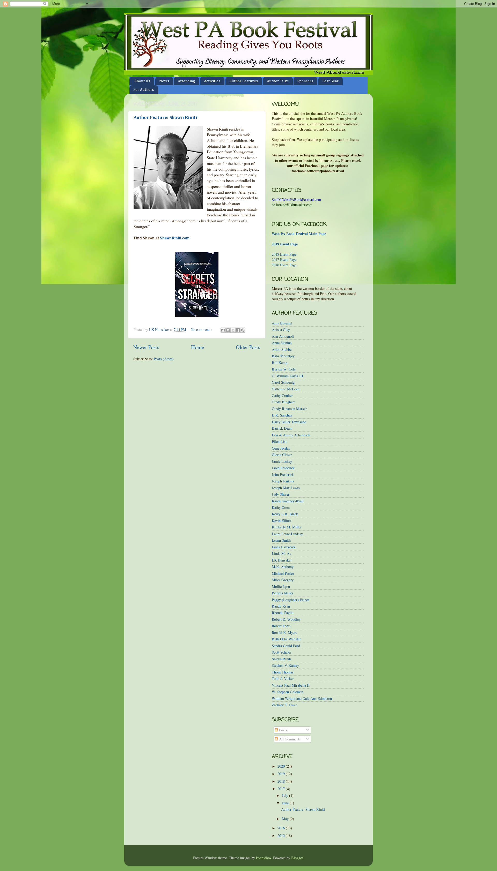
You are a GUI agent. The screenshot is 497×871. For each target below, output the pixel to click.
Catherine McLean (285, 389)
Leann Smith (281, 540)
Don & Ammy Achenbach (291, 435)
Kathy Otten (281, 507)
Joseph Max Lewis (286, 487)
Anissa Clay (281, 329)
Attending (186, 81)
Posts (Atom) (164, 358)
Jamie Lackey (282, 461)
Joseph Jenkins (283, 481)
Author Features (243, 81)
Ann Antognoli (283, 336)
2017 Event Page (284, 259)
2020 (281, 766)
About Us (142, 81)
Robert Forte (281, 625)
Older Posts (248, 347)
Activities (212, 81)
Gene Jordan (281, 448)
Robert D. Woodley (286, 619)
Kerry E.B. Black (285, 513)
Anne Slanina (281, 342)
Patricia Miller (282, 592)
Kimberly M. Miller (287, 527)
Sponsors (305, 81)
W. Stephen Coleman (287, 691)
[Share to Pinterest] (242, 330)
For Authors (143, 90)
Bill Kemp (279, 362)
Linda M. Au (281, 553)
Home (197, 347)
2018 (281, 781)
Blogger (297, 857)
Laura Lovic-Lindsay (287, 533)
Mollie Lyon (281, 586)
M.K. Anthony (283, 566)
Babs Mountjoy (283, 355)
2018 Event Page (284, 254)
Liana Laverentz (283, 546)
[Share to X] (233, 330)
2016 (281, 827)
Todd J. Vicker (283, 678)
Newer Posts (146, 347)
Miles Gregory (283, 579)
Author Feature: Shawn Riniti (165, 117)
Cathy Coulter (282, 395)
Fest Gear (330, 81)
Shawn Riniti (281, 658)
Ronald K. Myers (284, 632)
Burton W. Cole (284, 369)
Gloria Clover (282, 454)
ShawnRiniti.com (174, 238)
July (285, 795)
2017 (281, 788)
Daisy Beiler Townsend (289, 421)
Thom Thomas (283, 672)
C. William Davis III (287, 375)
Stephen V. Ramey (285, 665)
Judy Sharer (280, 494)
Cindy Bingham (283, 401)
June (286, 802)
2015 (281, 835)
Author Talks (278, 81)
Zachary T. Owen (284, 704)
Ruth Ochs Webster (286, 639)
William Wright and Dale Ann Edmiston (302, 698)
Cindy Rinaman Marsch (289, 408)
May (286, 818)
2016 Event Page (284, 264)
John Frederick (283, 474)
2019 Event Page (285, 244)
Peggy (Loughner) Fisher (290, 599)
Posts (282, 730)
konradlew (263, 857)
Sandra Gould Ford (286, 645)
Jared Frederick (283, 467)
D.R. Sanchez (282, 415)
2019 (281, 773)
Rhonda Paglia (282, 612)
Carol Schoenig (283, 382)
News (164, 81)
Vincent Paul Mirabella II (291, 685)
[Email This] (223, 330)
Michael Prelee (283, 573)
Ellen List (279, 441)
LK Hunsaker (282, 560)
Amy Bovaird (282, 323)
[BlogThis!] (228, 330)
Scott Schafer (281, 652)
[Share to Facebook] (237, 330)
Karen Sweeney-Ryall (288, 500)
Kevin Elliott (281, 520)
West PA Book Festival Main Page (299, 233)
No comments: (202, 329)
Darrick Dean (281, 428)
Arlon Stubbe (281, 349)
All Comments (289, 739)
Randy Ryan (281, 606)
